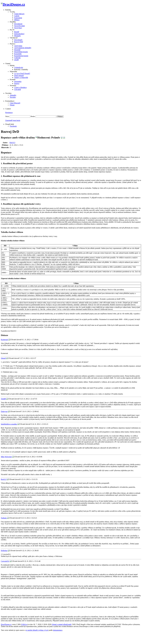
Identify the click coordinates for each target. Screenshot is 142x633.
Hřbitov (17, 20)
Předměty (17, 36)
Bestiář (16, 32)
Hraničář (17, 50)
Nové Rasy (18, 28)
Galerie (16, 16)
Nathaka (4, 518)
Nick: (7, 116)
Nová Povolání (19, 26)
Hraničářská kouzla (21, 52)
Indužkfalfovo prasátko (9, 424)
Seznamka (17, 81)
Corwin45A (5, 561)
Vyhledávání (18, 67)
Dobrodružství (19, 34)
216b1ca (24, 624)
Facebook (13, 126)
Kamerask (4, 340)
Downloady (18, 40)
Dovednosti (18, 24)
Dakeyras (4, 411)
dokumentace (57, 630)
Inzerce (16, 83)
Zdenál (3, 358)
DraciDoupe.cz (6, 624)
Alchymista (18, 46)
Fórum (12, 105)
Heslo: (33, 116)
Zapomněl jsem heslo (12, 120)
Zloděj (16, 60)
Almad (54, 624)
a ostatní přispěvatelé (64, 624)
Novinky (13, 97)
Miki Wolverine (6, 457)
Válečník (17, 58)
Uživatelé (17, 89)
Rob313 (12, 143)
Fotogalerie (18, 18)
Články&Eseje (19, 14)
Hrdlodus (4, 550)
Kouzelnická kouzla (21, 56)
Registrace (9, 112)
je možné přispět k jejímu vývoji (37, 630)
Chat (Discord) (15, 103)
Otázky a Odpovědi (21, 77)
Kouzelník (18, 54)
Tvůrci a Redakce (20, 87)
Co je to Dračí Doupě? (22, 73)
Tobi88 (3, 399)
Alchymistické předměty (22, 48)
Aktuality (13, 95)
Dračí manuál (19, 75)
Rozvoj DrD (18, 42)
